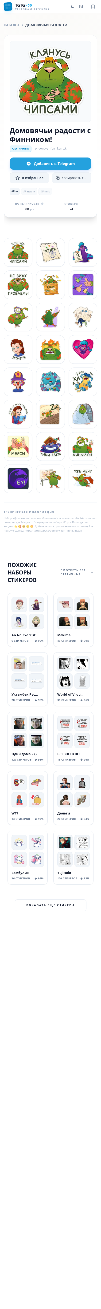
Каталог (12, 25)
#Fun (15, 191)
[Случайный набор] (81, 6)
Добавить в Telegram (54, 163)
